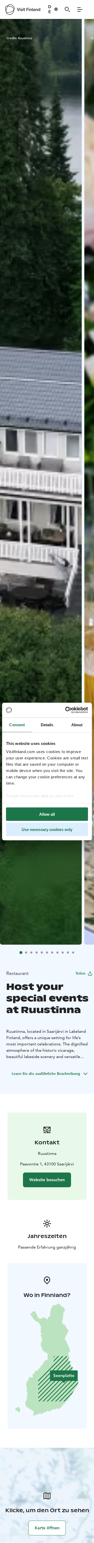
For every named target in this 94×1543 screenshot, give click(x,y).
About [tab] (77, 724)
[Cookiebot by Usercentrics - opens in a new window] (66, 710)
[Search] (67, 9)
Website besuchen (47, 1179)
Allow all (47, 814)
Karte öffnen (47, 1527)
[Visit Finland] (22, 9)
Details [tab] (47, 724)
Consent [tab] (17, 724)
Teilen (80, 973)
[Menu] (80, 9)
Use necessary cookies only (47, 829)
